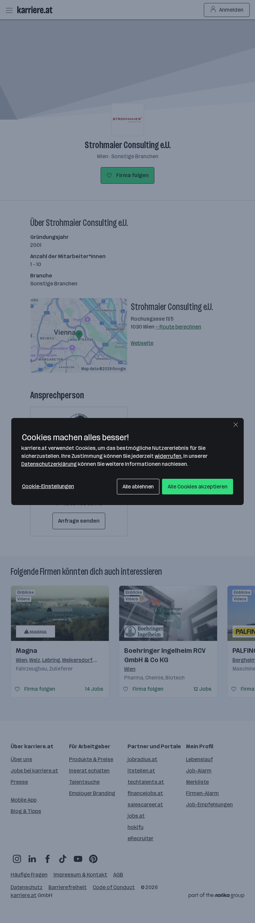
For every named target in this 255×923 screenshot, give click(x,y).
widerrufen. (168, 456)
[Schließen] (235, 424)
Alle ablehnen (138, 486)
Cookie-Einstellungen (48, 486)
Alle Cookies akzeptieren (197, 486)
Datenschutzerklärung (49, 464)
